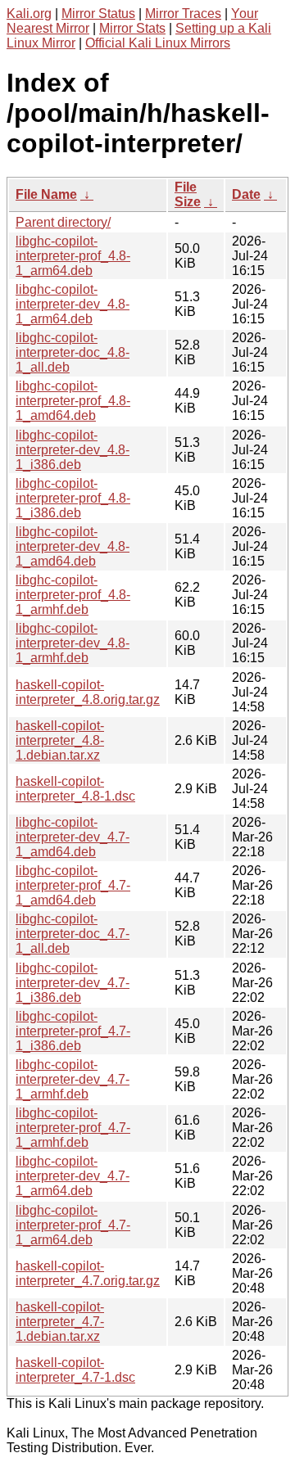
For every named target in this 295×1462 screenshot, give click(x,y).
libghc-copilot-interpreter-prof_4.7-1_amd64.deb (73, 885)
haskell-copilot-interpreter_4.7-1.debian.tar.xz (60, 1321)
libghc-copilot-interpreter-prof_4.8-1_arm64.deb (73, 256)
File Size (188, 194)
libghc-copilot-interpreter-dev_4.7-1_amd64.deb (72, 837)
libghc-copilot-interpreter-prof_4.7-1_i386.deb (73, 1031)
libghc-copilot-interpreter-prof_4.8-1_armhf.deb (73, 594)
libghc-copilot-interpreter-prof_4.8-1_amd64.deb (73, 400)
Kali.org (29, 13)
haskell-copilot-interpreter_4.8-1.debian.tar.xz (60, 740)
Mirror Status (98, 13)
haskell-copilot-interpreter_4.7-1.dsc (75, 1370)
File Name (46, 194)
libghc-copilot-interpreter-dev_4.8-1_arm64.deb (72, 304)
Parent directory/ (63, 222)
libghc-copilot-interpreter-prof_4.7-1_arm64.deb (73, 1225)
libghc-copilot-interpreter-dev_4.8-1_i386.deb (72, 450)
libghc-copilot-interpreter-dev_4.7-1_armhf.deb (72, 1079)
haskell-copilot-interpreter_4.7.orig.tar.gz (88, 1273)
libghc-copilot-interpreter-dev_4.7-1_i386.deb (72, 982)
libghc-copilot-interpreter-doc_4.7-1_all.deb (72, 933)
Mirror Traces (183, 13)
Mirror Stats (132, 28)
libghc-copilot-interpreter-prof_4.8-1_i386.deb (73, 498)
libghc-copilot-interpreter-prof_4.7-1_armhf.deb (73, 1127)
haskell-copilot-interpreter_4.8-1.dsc (75, 788)
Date (246, 194)
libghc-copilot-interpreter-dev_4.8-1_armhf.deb (72, 643)
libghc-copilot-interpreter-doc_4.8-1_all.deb (72, 352)
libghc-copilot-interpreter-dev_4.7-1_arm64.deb (72, 1176)
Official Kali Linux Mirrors (157, 43)
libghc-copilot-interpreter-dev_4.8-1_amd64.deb (72, 546)
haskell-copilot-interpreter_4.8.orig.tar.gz (88, 692)
